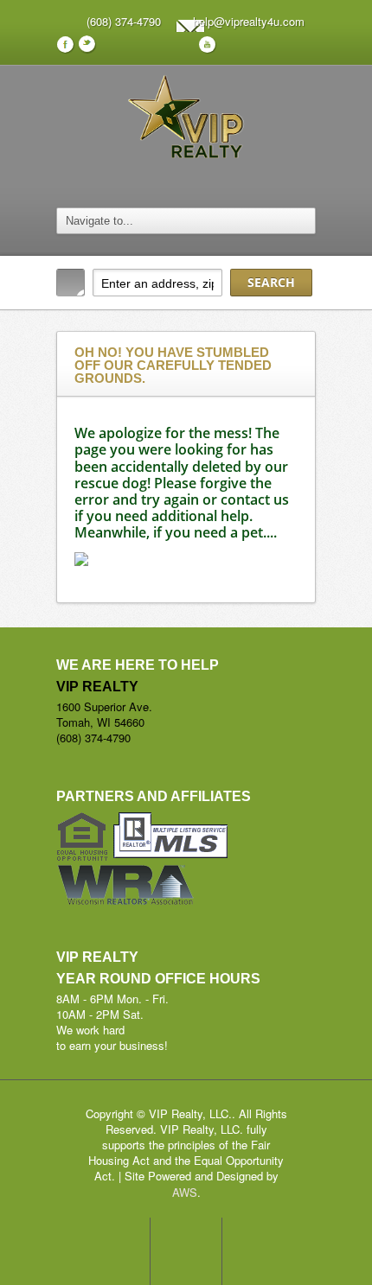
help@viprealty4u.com (249, 21)
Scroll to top (186, 1251)
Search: (70, 282)
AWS (184, 1192)
